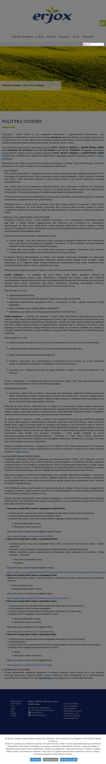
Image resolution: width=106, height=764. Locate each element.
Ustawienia (35, 759)
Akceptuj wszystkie (68, 759)
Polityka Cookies (50, 759)
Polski (88, 44)
